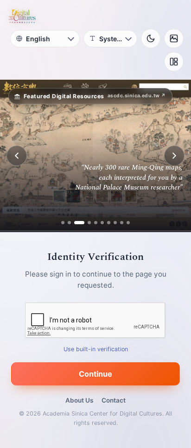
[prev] (16, 155)
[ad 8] (115, 222)
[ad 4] (86, 222)
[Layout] (174, 61)
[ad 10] (128, 222)
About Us (79, 400)
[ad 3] (75, 222)
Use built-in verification (96, 349)
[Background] (174, 38)
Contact (114, 400)
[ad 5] (95, 222)
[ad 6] (102, 222)
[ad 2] (69, 222)
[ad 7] (108, 222)
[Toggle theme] (150, 38)
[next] (174, 155)
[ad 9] (121, 222)
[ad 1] (62, 222)
